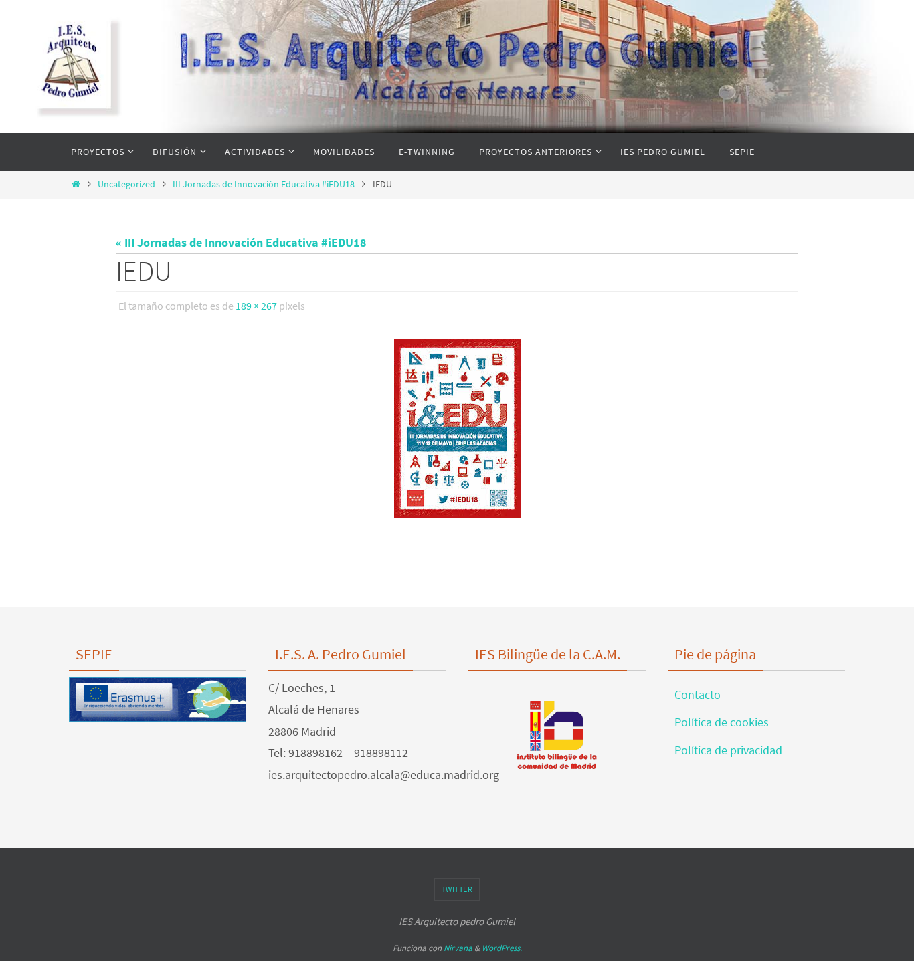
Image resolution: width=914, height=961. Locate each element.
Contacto (697, 694)
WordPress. (502, 948)
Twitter (457, 889)
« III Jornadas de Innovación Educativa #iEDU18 (241, 242)
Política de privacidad (728, 750)
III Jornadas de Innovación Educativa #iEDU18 (264, 184)
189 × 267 (256, 305)
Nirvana (458, 948)
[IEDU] (457, 428)
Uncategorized (126, 184)
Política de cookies (721, 722)
